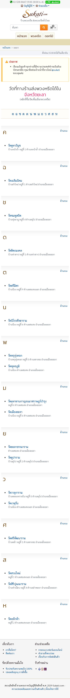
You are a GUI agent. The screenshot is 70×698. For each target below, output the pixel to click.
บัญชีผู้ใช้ (28, 5)
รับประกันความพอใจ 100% (19, 668)
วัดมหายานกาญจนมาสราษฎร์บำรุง (27, 401)
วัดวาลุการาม (15, 492)
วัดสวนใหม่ (14, 573)
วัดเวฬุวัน (13, 503)
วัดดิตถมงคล (15, 250)
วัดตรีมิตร (13, 285)
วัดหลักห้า (13, 619)
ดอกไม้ (49, 36)
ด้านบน (63, 130)
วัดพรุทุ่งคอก (15, 355)
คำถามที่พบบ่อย (46, 653)
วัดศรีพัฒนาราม (17, 538)
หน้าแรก (22, 36)
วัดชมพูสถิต (14, 215)
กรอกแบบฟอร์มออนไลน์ (50, 649)
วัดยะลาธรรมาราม (18, 447)
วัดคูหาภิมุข (14, 145)
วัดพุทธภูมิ (14, 366)
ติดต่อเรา (10, 653)
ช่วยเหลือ (43, 5)
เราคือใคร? (11, 649)
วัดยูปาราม (14, 457)
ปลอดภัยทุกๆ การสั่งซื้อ (16, 672)
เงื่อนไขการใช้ (52, 688)
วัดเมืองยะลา (15, 412)
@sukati (55, 1)
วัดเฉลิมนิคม (15, 180)
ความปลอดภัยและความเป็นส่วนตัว (28, 688)
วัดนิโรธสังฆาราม (17, 320)
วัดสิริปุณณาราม (17, 584)
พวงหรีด (36, 36)
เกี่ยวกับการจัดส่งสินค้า (49, 656)
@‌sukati (56, 69)
